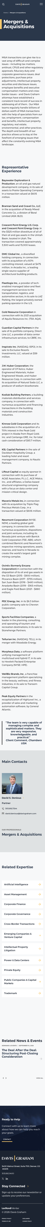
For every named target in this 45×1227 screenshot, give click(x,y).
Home (5, 13)
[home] (23, 4)
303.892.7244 (11, 808)
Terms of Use (6, 1221)
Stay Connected (13, 1186)
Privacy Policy (6, 1218)
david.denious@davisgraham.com (20, 813)
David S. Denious (11, 798)
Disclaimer (26, 1218)
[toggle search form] (3, 4)
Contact (7, 1139)
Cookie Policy (27, 1221)
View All (39, 1078)
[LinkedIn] (7, 1179)
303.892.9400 (8, 1173)
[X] (3, 1179)
